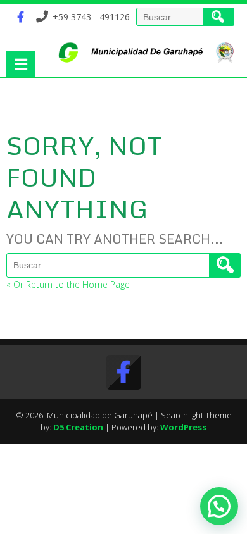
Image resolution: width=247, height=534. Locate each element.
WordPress (183, 427)
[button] (219, 506)
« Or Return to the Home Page (68, 284)
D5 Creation (78, 427)
